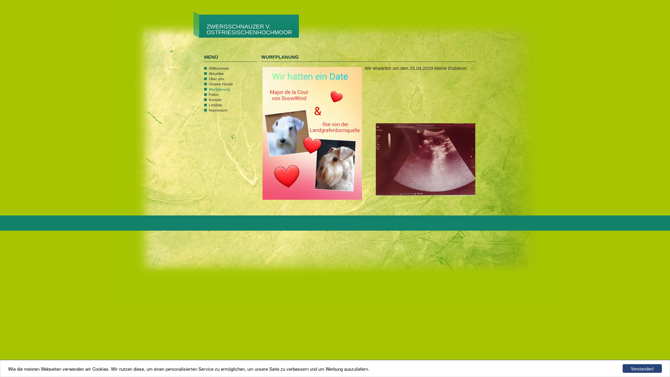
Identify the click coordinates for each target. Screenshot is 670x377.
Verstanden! (642, 368)
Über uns (216, 79)
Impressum (218, 110)
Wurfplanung (219, 89)
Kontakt (215, 100)
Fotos (213, 94)
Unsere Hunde (221, 84)
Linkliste (215, 105)
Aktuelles (216, 73)
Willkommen (219, 68)
